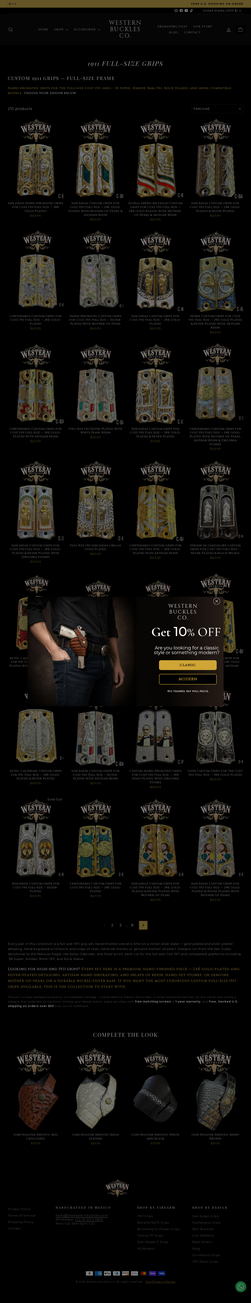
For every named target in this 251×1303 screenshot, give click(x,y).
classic (188, 665)
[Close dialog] (217, 601)
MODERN (188, 679)
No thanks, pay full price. (188, 691)
